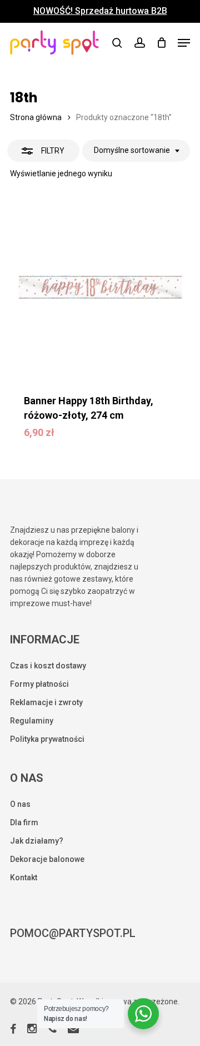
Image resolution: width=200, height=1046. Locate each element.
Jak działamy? (36, 840)
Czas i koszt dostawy (48, 665)
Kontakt (23, 877)
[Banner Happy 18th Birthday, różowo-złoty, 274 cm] (100, 287)
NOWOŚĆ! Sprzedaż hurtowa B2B (100, 11)
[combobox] (136, 151)
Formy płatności (39, 684)
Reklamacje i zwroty (46, 702)
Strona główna (36, 117)
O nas (20, 804)
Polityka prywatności (47, 739)
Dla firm (24, 822)
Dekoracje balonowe (47, 859)
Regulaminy (31, 720)
